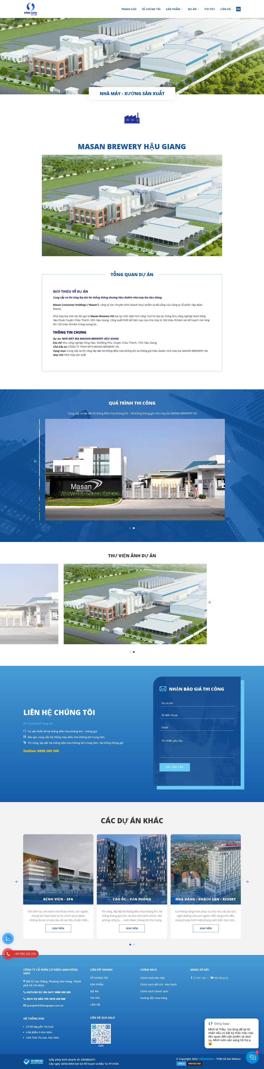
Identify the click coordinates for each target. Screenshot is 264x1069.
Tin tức (209, 9)
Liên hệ (225, 9)
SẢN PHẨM (96, 984)
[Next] (228, 461)
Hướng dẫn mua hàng (153, 998)
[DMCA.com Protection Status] (189, 1063)
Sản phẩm (173, 9)
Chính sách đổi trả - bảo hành (158, 984)
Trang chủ (129, 9)
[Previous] (35, 461)
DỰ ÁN (94, 991)
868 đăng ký (220, 977)
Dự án (192, 9)
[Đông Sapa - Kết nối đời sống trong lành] (40, 9)
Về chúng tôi (151, 9)
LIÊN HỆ (95, 1004)
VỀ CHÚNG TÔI (99, 977)
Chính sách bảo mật (152, 977)
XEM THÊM (58, 928)
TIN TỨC (95, 998)
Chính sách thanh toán (154, 991)
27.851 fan (199, 977)
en (238, 9)
